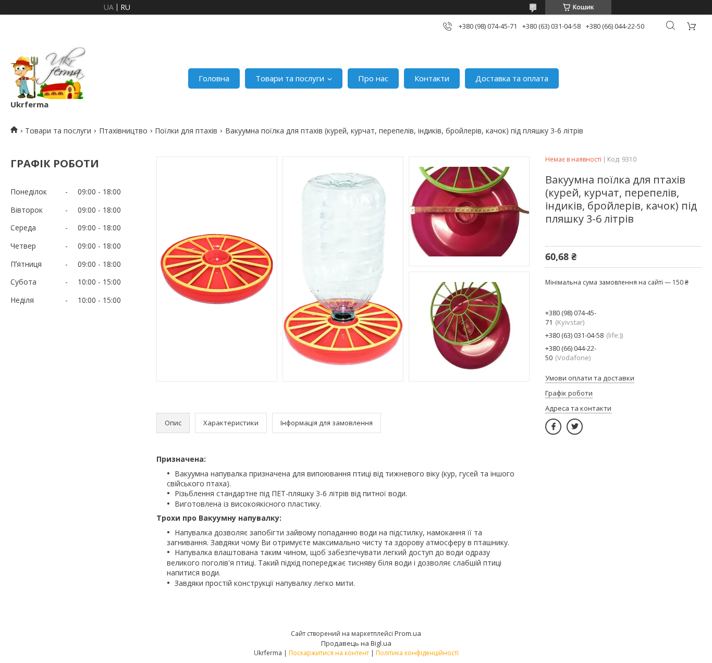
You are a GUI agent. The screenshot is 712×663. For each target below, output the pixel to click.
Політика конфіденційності (417, 652)
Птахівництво (123, 131)
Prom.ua (408, 633)
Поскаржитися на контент (329, 652)
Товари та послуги (289, 78)
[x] (575, 427)
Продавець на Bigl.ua (356, 643)
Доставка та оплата (511, 78)
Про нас (373, 78)
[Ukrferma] (48, 73)
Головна (214, 78)
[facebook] (553, 427)
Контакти (431, 78)
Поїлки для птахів (186, 131)
